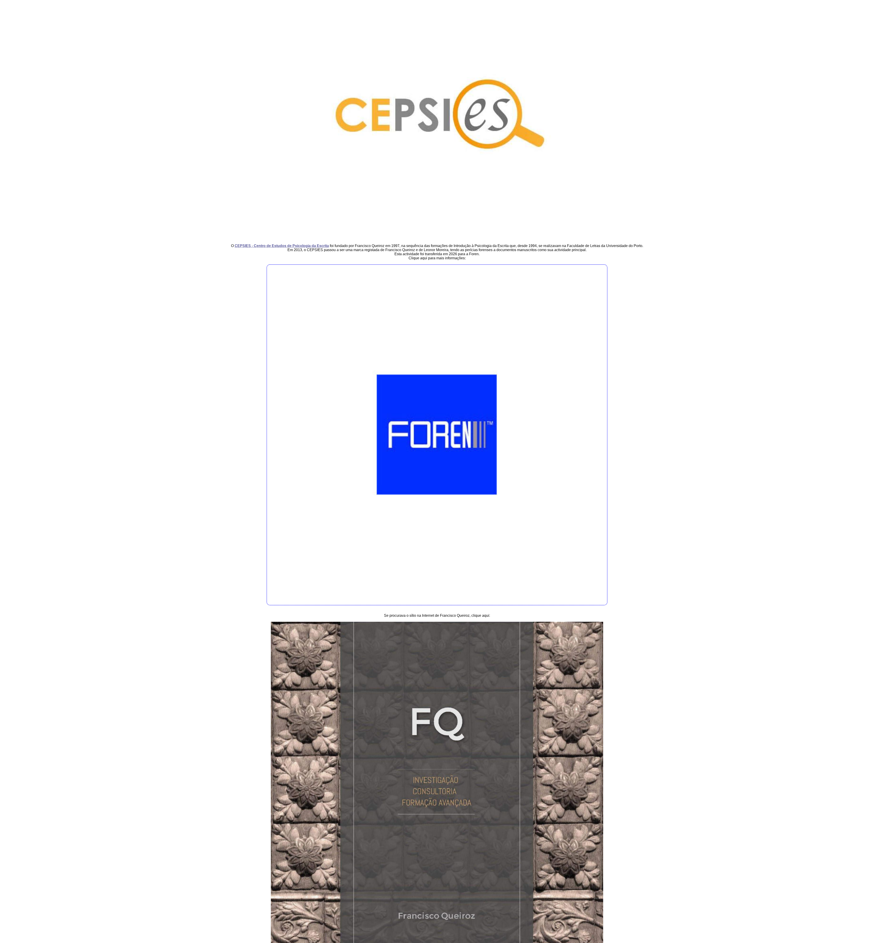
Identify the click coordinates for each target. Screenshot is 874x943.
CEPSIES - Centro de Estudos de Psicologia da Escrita (282, 246)
